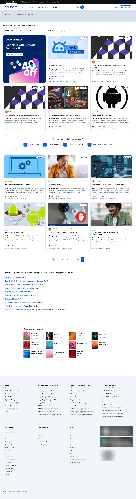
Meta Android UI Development (15, 292)
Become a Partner (10, 466)
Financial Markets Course (77, 406)
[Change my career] (51, 144)
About (7, 430)
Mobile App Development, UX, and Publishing (20, 288)
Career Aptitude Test (108, 388)
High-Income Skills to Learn (110, 405)
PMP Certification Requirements (111, 411)
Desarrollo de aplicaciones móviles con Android (21, 310)
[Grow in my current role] (74, 144)
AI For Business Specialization (79, 391)
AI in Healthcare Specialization (79, 397)
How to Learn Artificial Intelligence (112, 408)
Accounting (8, 388)
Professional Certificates (12, 448)
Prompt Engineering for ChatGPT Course (82, 412)
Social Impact (9, 469)
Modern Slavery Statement (78, 460)
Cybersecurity (9, 394)
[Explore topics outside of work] (100, 144)
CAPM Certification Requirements (112, 391)
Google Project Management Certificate (49, 400)
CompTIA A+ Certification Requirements (114, 394)
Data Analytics (9, 397)
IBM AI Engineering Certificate (46, 406)
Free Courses (9, 472)
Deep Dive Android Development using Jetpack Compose (24, 281)
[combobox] (56, 7)
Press (71, 430)
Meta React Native (11, 299)
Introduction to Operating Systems (17, 295)
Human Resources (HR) (12, 403)
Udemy (7, 475)
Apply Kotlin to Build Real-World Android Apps (21, 302)
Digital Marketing (10, 400)
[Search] (82, 7)
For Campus (8, 463)
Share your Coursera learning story (112, 417)
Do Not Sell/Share (75, 463)
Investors (73, 433)
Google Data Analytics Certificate (47, 394)
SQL (6, 415)
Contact (72, 448)
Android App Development (14, 306)
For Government (10, 460)
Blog (39, 439)
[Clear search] (78, 7)
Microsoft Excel (9, 406)
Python (7, 412)
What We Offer (9, 433)
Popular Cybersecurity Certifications (113, 414)
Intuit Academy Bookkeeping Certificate (49, 415)
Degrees (7, 454)
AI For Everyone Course (77, 394)
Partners (40, 433)
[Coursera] (11, 7)
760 (78, 259)
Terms (72, 436)
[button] (31, 7)
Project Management (11, 409)
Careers (7, 439)
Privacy (72, 439)
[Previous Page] (53, 259)
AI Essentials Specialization (78, 388)
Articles (72, 451)
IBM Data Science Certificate (46, 412)
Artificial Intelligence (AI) (12, 391)
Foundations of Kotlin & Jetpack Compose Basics (21, 285)
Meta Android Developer (13, 277)
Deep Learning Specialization (78, 400)
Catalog (7, 442)
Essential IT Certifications (110, 402)
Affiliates (72, 457)
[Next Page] (82, 259)
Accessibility (74, 445)
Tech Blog (41, 445)
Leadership (8, 436)
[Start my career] (31, 144)
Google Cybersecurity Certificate (47, 391)
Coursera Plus (9, 445)
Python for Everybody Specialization (81, 415)
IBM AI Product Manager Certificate (48, 409)
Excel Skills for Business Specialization (81, 403)
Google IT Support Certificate (46, 397)
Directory (73, 454)
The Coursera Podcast (44, 442)
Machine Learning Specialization (79, 409)
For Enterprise (9, 457)
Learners (40, 430)
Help (71, 442)
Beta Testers (41, 436)
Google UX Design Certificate (46, 403)
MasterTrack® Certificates (13, 451)
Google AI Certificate (44, 388)
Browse (7, 15)
